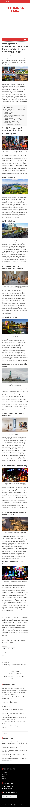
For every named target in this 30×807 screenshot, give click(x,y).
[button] (23, 107)
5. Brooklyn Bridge (10, 116)
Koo (5, 642)
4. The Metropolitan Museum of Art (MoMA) (15, 115)
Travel (8, 662)
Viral (16, 804)
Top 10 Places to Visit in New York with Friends (14, 109)
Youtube (4, 776)
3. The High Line (9, 113)
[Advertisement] (15, 27)
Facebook (14, 640)
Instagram (22, 640)
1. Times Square (9, 110)
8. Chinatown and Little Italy (12, 121)
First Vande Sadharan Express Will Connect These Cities (9, 675)
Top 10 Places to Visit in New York (12, 665)
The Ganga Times (15, 9)
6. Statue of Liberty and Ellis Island (13, 118)
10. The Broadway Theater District (14, 124)
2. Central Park (9, 112)
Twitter (18, 640)
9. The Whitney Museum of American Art (15, 122)
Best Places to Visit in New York (12, 664)
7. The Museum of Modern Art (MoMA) (14, 119)
